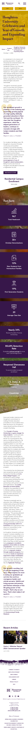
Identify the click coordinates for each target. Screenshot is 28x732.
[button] (24, 3)
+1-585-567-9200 (14, 709)
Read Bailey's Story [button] (10, 172)
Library (14, 679)
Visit (7, 8)
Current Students (14, 669)
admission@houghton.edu (14, 710)
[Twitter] (12, 696)
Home (3, 49)
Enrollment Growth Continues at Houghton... (14, 728)
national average (15, 351)
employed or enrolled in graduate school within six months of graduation (13, 544)
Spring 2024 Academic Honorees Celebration (14, 720)
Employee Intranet (14, 672)
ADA (14, 684)
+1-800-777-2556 (14, 707)
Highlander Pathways (14, 562)
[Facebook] (9, 696)
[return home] (7, 3)
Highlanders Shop (14, 677)
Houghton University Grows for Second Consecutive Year (14, 724)
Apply (20, 8)
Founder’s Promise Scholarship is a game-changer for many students (13, 433)
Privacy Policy (14, 681)
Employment (14, 674)
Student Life (9, 49)
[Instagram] (15, 696)
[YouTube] (18, 696)
